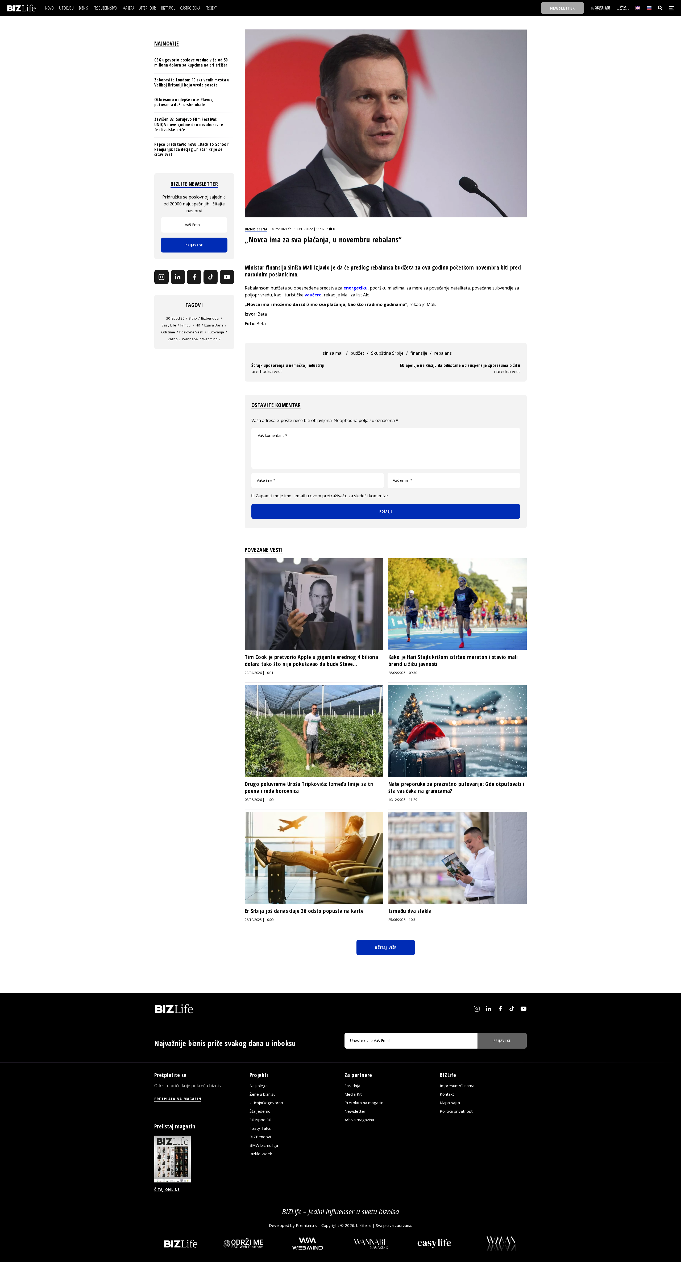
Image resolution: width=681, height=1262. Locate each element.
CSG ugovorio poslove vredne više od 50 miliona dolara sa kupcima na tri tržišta (191, 62)
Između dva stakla (409, 911)
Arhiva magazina (359, 1119)
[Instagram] (161, 277)
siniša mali (333, 353)
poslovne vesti (191, 332)
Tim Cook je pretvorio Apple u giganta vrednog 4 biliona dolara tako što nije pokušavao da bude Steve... (311, 660)
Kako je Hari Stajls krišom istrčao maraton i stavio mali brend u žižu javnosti (453, 660)
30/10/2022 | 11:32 (310, 229)
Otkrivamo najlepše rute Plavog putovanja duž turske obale (183, 102)
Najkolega (259, 1085)
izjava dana (213, 325)
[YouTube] (227, 277)
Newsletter (355, 1111)
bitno (193, 318)
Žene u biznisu (263, 1094)
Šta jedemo (260, 1111)
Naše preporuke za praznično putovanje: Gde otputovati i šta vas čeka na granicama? (456, 787)
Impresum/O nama (457, 1085)
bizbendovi (210, 318)
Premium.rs (306, 1225)
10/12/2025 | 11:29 (402, 799)
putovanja (215, 332)
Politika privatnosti (457, 1111)
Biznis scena (256, 228)
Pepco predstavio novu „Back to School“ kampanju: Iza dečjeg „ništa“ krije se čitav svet (192, 149)
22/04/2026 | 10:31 (259, 673)
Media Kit (353, 1094)
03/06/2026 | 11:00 (259, 799)
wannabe (190, 339)
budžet (357, 353)
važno (173, 339)
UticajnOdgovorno (266, 1102)
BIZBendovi (260, 1136)
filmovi (185, 325)
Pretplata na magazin (363, 1102)
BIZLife (286, 229)
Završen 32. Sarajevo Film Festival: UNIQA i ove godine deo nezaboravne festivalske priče (188, 124)
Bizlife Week (261, 1153)
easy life (169, 325)
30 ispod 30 (175, 318)
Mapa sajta (450, 1102)
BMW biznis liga (264, 1145)
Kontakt (447, 1094)
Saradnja (352, 1085)
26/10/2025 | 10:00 (259, 919)
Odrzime (168, 332)
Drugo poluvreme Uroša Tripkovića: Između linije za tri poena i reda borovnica (309, 787)
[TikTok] (211, 277)
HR (198, 325)
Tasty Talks (260, 1128)
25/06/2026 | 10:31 (402, 919)
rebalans (443, 353)
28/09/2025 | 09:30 (402, 673)
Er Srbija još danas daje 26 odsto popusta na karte (304, 911)
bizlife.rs (363, 1225)
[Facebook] (194, 277)
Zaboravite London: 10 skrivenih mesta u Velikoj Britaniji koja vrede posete (191, 82)
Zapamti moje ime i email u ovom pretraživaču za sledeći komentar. (322, 496)
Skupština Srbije (387, 353)
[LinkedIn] (178, 277)
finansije (418, 353)
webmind (210, 339)
